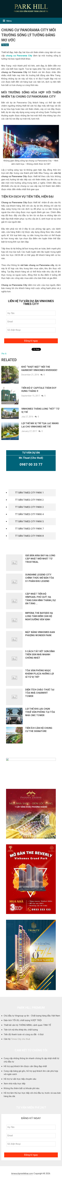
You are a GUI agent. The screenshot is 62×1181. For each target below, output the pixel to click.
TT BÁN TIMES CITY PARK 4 (29, 514)
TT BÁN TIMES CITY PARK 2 (29, 499)
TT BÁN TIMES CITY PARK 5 (29, 521)
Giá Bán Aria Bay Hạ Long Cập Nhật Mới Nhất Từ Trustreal (40, 558)
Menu (9, 21)
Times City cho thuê (20, 1039)
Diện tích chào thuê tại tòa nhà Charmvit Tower (39, 693)
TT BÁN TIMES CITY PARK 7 (29, 528)
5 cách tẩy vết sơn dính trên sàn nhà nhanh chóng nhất (40, 654)
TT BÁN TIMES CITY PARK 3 (29, 507)
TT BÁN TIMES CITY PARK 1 (29, 492)
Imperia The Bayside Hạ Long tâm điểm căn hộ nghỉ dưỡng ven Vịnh (39, 616)
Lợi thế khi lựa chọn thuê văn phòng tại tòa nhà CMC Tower (40, 712)
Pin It (4, 353)
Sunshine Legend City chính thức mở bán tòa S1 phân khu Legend (39, 578)
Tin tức (5, 45)
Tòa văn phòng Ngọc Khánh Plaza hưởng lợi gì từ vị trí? (39, 673)
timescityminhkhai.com (22, 1173)
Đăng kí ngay (31, 341)
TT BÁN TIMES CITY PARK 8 (29, 536)
